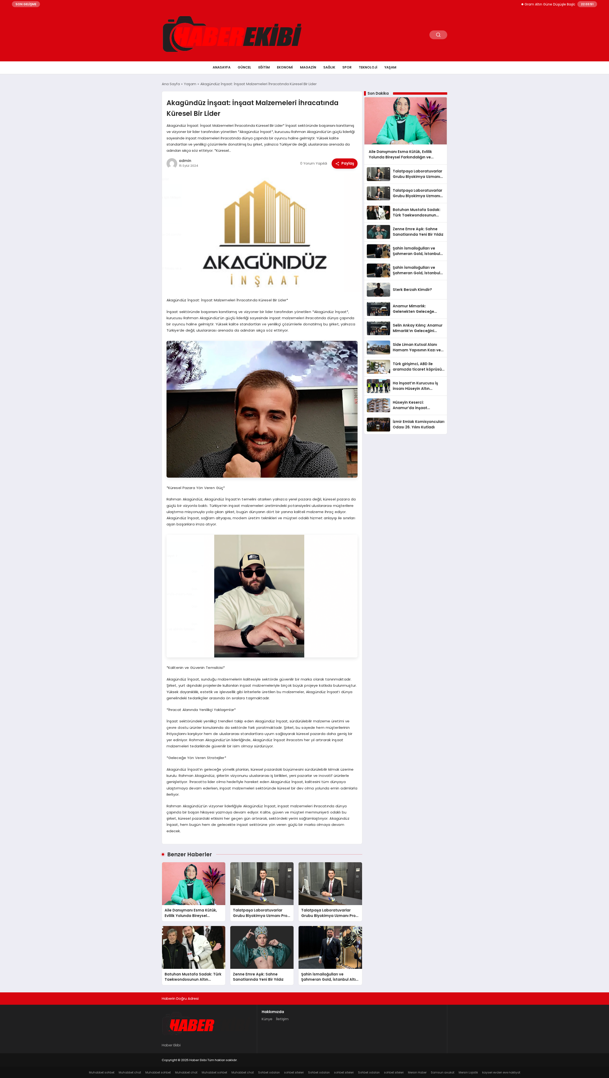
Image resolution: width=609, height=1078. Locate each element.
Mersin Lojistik (468, 1072)
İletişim (282, 1018)
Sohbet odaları (269, 1072)
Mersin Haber (417, 1072)
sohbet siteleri (294, 1072)
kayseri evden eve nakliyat (501, 1072)
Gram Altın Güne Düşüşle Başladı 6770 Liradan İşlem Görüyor (543, 4)
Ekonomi (285, 67)
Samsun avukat (442, 1072)
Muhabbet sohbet (101, 1072)
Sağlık (329, 67)
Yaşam (390, 67)
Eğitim (264, 67)
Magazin (308, 67)
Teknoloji (368, 67)
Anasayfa (222, 67)
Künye (267, 1018)
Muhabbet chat (130, 1072)
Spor (347, 67)
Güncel (244, 67)
